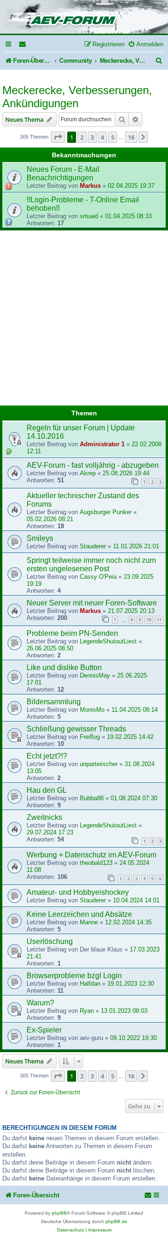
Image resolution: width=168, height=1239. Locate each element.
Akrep (88, 473)
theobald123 (96, 862)
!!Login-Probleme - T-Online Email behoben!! (83, 204)
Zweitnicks (44, 817)
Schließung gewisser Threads (76, 729)
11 (159, 620)
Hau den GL (47, 790)
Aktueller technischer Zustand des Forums (83, 500)
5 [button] (112, 137)
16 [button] (131, 137)
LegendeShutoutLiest (108, 641)
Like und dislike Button (64, 667)
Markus (90, 185)
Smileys (40, 538)
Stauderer (93, 546)
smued (89, 216)
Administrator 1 (102, 444)
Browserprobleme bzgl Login (74, 976)
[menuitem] (23, 44)
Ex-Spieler (44, 1030)
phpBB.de (116, 1221)
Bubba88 (92, 798)
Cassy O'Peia (98, 576)
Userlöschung (50, 941)
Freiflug (90, 736)
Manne (89, 922)
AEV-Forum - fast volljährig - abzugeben (93, 465)
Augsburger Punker (106, 512)
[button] (58, 137)
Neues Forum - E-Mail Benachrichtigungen (63, 173)
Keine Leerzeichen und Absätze (79, 914)
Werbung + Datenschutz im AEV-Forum (91, 855)
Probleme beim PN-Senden (72, 633)
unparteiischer (99, 763)
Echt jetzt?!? (47, 756)
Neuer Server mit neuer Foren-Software (92, 603)
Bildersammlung (54, 702)
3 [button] (92, 137)
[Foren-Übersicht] (84, 17)
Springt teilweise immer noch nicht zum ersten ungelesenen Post (91, 564)
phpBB (59, 1213)
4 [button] (102, 137)
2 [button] (82, 137)
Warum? (40, 1003)
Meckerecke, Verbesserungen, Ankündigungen (77, 97)
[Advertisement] (84, 319)
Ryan (87, 1010)
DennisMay (95, 675)
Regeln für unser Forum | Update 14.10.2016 (81, 432)
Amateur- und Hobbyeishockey (78, 892)
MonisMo (92, 709)
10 (149, 620)
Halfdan (90, 983)
